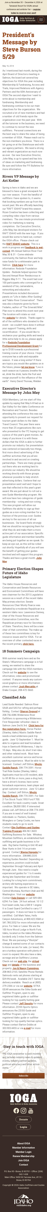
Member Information (23, 1147)
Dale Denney (18, 897)
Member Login (23, 1151)
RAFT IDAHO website (17, 243)
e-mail (27, 1028)
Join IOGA (23, 1160)
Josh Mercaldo (27, 686)
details (15, 964)
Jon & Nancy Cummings (25, 968)
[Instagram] (23, 1112)
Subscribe (23, 1075)
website (10, 317)
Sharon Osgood (28, 711)
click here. (28, 643)
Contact (23, 1164)
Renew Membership (23, 1156)
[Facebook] (16, 1112)
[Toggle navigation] (41, 19)
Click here (17, 265)
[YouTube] (31, 1112)
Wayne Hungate (29, 852)
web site (22, 961)
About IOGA (23, 1143)
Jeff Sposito (26, 1003)
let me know (28, 367)
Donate (23, 1119)
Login (23, 1127)
